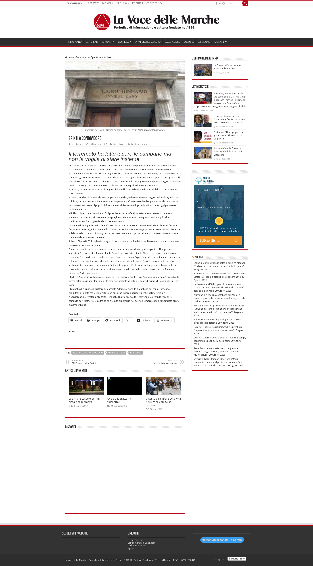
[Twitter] (219, 3)
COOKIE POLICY (154, 3)
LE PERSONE (204, 42)
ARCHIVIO (122, 3)
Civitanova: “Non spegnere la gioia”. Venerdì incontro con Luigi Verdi (228, 135)
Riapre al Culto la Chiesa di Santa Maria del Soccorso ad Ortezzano (228, 151)
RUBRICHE (219, 42)
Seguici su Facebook (75, 533)
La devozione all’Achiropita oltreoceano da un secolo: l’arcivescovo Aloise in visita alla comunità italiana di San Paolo (219, 287)
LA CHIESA (123, 42)
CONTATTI (93, 3)
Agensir (199, 257)
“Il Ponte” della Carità (84, 362)
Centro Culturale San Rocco (142, 542)
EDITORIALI (92, 42)
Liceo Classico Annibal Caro (88, 353)
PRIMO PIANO (74, 42)
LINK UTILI (137, 3)
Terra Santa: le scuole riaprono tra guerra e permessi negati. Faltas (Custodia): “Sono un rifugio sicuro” (216, 351)
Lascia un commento (141, 144)
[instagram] (223, 3)
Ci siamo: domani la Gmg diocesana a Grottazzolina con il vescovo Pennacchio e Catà (229, 119)
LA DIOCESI (107, 3)
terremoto (135, 353)
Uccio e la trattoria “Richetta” (119, 400)
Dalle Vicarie (82, 57)
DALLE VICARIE (172, 42)
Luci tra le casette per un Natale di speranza (84, 400)
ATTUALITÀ (108, 42)
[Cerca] (245, 3)
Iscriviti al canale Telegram (224, 540)
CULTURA (189, 42)
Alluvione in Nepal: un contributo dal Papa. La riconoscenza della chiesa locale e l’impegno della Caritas (219, 298)
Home (70, 57)
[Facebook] (216, 3)
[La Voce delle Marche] (156, 22)
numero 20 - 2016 (116, 353)
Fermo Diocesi (135, 540)
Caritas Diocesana (137, 545)
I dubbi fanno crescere (165, 362)
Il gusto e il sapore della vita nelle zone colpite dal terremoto (163, 402)
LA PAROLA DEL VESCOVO (148, 42)
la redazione (77, 144)
